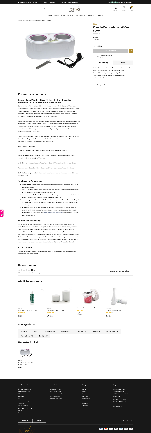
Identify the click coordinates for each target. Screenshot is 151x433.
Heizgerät (82, 331)
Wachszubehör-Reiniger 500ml (28, 310)
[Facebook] (123, 421)
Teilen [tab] (123, 63)
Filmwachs (50, 331)
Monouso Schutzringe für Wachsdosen (89, 308)
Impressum (21, 396)
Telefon (25, 420)
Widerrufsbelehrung (23, 401)
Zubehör (43, 336)
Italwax (95, 24)
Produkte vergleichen (56, 398)
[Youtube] (131, 421)
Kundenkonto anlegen (56, 389)
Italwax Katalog (22, 394)
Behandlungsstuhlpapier (114, 310)
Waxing (50, 15)
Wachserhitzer (80, 15)
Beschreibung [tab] (103, 63)
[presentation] (19, 299)
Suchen (45, 9)
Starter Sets (70, 15)
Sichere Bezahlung (23, 405)
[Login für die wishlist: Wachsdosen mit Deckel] (71, 289)
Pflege (63, 15)
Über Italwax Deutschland (25, 389)
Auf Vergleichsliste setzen (103, 85)
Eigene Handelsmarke (24, 391)
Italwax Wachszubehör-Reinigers (53, 212)
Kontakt (20, 410)
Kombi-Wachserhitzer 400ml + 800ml (25, 363)
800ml (36, 331)
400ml (24, 331)
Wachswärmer (27, 336)
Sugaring (56, 15)
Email (39, 420)
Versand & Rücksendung (25, 408)
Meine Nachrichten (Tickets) (57, 394)
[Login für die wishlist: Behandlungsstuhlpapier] (130, 289)
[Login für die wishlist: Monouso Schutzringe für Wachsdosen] (100, 289)
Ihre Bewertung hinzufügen (120, 271)
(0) (101, 33)
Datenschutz (21, 403)
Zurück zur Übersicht (24, 20)
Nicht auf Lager (111, 51)
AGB (19, 398)
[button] (123, 9)
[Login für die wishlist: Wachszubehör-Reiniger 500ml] (42, 289)
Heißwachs (66, 331)
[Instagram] (127, 421)
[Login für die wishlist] (131, 51)
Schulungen (99, 15)
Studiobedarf (90, 15)
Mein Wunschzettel (55, 396)
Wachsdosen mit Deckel (55, 310)
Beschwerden (22, 413)
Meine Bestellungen (55, 391)
